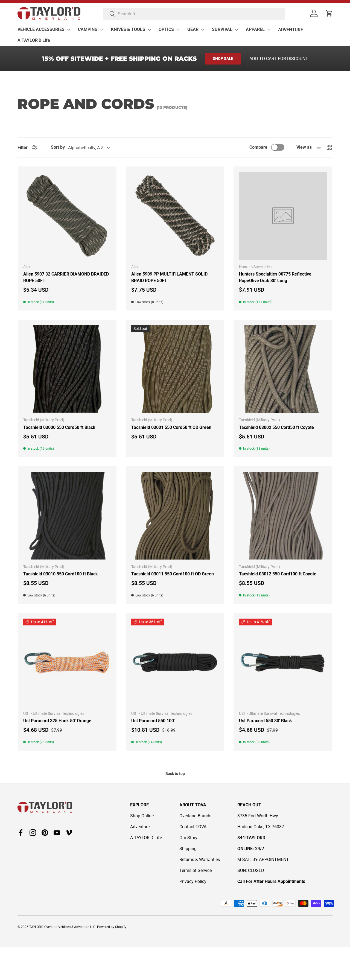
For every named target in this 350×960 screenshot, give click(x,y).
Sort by (58, 147)
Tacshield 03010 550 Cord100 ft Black (60, 573)
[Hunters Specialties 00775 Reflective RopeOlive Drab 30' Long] (283, 216)
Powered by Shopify (111, 927)
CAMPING (88, 29)
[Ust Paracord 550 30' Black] (283, 662)
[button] (329, 13)
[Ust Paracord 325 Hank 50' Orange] (67, 662)
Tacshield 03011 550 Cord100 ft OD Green (172, 573)
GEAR (193, 29)
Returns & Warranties (199, 859)
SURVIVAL (222, 29)
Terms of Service (195, 870)
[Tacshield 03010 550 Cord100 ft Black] (67, 516)
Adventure (140, 826)
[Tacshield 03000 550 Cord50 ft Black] (67, 369)
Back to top (175, 773)
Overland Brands (195, 815)
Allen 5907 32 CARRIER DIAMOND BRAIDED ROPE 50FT (66, 277)
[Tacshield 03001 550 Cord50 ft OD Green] (175, 369)
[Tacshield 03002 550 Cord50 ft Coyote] (283, 369)
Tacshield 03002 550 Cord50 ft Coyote (276, 427)
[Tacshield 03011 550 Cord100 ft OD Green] (175, 516)
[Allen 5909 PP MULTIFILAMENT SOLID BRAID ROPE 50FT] (175, 216)
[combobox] (194, 14)
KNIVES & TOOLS (128, 29)
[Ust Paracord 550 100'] (175, 662)
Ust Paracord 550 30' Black (265, 720)
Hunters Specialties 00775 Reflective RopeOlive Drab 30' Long (275, 277)
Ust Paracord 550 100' (153, 720)
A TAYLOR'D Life (34, 40)
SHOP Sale (223, 58)
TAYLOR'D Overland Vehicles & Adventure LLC (62, 927)
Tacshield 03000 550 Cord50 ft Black (59, 427)
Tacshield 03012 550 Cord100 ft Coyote (277, 573)
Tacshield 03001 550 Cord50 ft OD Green (171, 427)
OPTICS (166, 29)
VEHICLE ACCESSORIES (41, 29)
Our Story (188, 837)
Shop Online (142, 815)
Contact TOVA (192, 826)
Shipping (188, 848)
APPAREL (255, 29)
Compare (258, 147)
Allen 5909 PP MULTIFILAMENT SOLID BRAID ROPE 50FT (169, 277)
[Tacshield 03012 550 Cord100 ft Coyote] (283, 516)
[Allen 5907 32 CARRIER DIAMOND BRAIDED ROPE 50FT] (67, 216)
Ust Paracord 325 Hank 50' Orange (57, 720)
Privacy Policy (192, 881)
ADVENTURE (290, 29)
